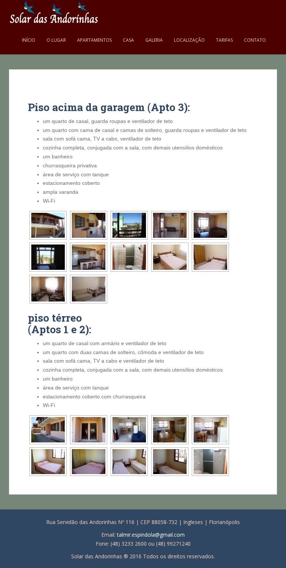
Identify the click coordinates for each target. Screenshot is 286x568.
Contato (255, 40)
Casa (128, 40)
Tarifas (224, 40)
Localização (189, 40)
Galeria (154, 40)
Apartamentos (94, 40)
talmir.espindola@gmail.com (151, 534)
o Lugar (56, 40)
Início (28, 40)
